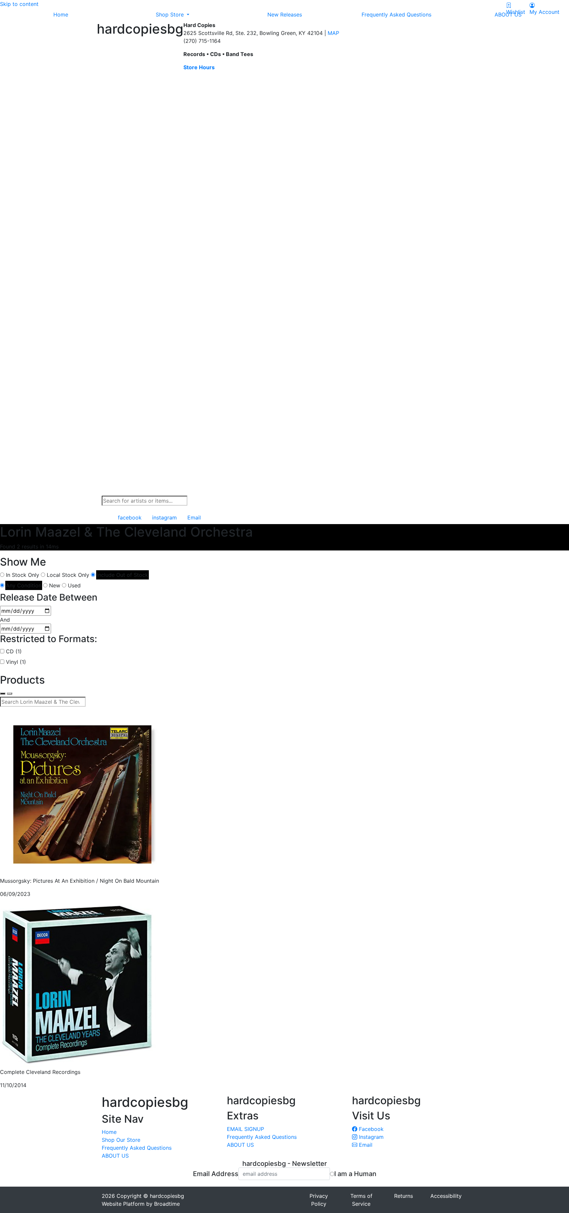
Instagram (370, 1137)
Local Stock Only (68, 575)
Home (109, 1132)
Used (74, 585)
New (54, 585)
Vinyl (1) (16, 662)
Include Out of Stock (122, 575)
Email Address (215, 1174)
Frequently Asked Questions (137, 1147)
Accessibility (446, 1196)
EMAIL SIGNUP (245, 1129)
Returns (403, 1196)
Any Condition (23, 585)
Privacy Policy (319, 1200)
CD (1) (14, 651)
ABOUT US (115, 1155)
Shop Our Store (121, 1140)
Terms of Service (361, 1200)
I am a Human (355, 1174)
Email (364, 1144)
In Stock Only (22, 575)
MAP (333, 33)
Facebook (370, 1129)
